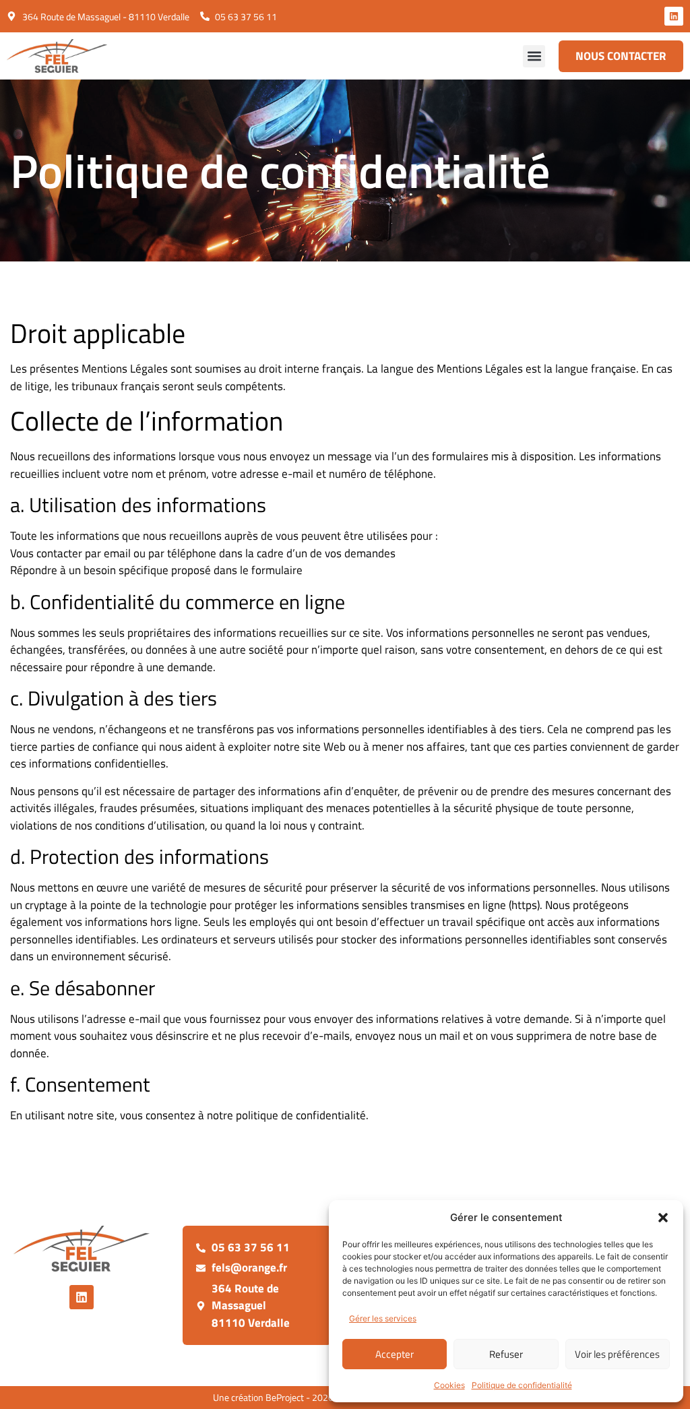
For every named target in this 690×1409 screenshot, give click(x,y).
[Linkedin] (673, 16)
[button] (663, 1217)
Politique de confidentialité (522, 1385)
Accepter (394, 1354)
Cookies (449, 1385)
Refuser (506, 1354)
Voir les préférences (617, 1354)
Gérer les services (382, 1318)
